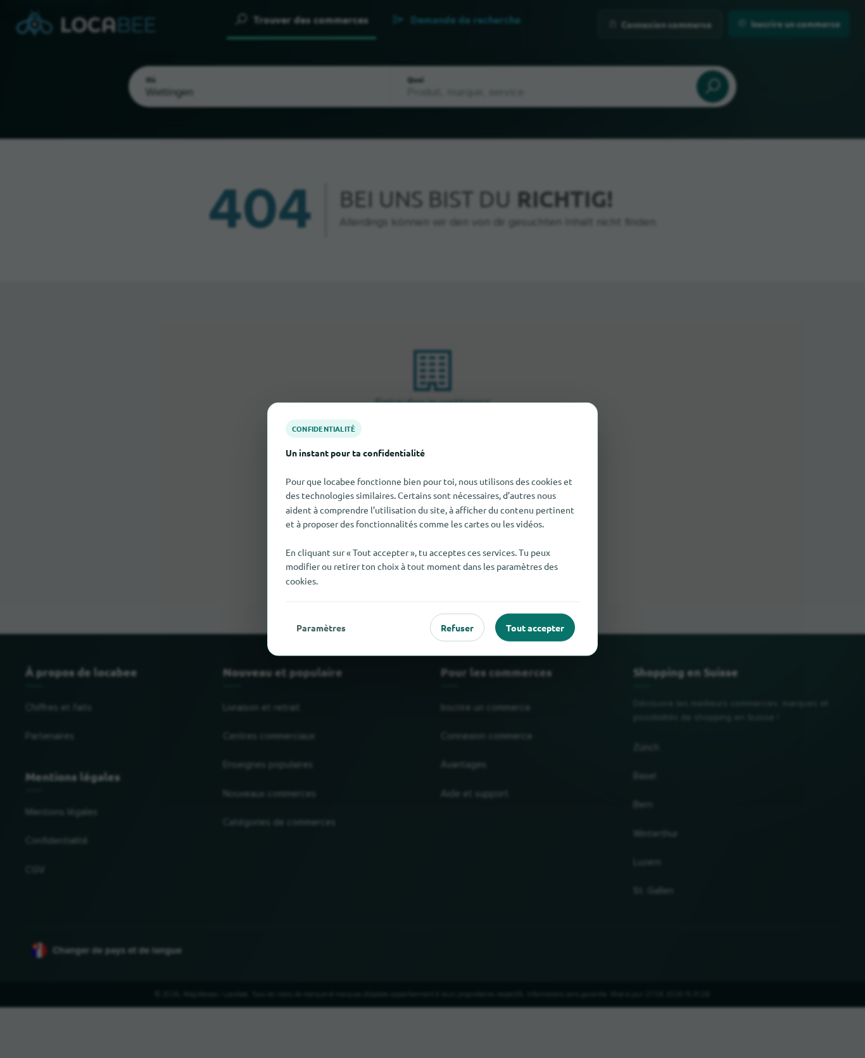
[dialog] (432, 529)
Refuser (457, 627)
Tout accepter (535, 627)
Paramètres (321, 627)
